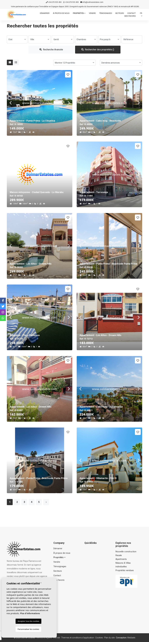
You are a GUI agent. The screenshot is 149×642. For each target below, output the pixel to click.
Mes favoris (130, 16)
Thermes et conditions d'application (77, 637)
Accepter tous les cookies (28, 621)
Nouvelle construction (126, 551)
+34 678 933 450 (55, 2)
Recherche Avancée (52, 49)
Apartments (121, 559)
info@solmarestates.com (92, 2)
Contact (131, 13)
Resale (119, 555)
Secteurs (119, 13)
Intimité (56, 637)
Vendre (92, 13)
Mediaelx (131, 637)
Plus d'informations (30, 613)
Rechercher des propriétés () (99, 49)
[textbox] (17, 39)
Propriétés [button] (78, 13)
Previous (10, 103)
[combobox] (17, 39)
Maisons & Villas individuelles (123, 565)
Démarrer (44, 13)
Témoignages (105, 13)
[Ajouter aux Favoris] (68, 74)
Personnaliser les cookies (28, 629)
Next (68, 103)
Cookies (99, 637)
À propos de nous (61, 13)
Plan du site (109, 637)
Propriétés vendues (125, 570)
